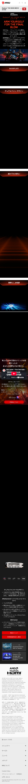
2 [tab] (9, 579)
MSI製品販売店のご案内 (14, 637)
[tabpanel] (14, 565)
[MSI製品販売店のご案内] (24, 9)
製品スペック (14, 633)
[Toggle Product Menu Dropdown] (21, 9)
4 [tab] (19, 579)
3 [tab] (14, 579)
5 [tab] (23, 579)
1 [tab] (4, 579)
